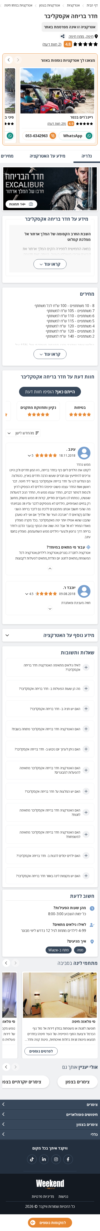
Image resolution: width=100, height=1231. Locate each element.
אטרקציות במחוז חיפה (18, 5)
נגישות (63, 1196)
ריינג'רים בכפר (81, 117)
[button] (50, 635)
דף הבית (92, 5)
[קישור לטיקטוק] (32, 1159)
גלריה (87, 156)
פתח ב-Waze (58, 950)
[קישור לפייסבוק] (68, 1159)
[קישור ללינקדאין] (44, 1159)
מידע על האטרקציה (47, 156)
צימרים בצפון (78, 1082)
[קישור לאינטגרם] (56, 1159)
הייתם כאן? (50, 391)
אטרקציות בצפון (49, 5)
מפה (80, 950)
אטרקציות (73, 5)
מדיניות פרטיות (43, 1196)
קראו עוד (52, 264)
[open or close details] (30, 455)
